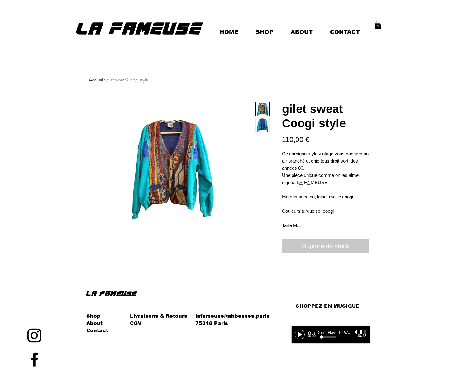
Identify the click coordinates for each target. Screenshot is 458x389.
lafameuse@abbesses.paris (232, 316)
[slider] (363, 332)
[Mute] (356, 332)
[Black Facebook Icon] (34, 359)
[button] (377, 25)
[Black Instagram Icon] (34, 335)
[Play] (299, 334)
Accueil (96, 79)
